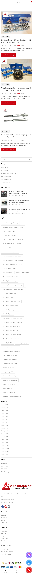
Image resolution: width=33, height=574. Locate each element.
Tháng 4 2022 (4, 434)
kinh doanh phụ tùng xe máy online (12, 256)
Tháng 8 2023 (4, 428)
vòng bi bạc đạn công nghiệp (10, 363)
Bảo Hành (3, 533)
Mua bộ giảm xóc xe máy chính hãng (12, 285)
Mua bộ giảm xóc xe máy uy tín (11, 293)
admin (18, 45)
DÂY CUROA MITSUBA (7, 552)
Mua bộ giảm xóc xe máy (9, 281)
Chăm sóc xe (4, 167)
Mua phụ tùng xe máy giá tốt (10, 305)
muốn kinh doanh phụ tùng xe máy (12, 351)
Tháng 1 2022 (4, 442)
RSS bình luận (5, 469)
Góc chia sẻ (5, 36)
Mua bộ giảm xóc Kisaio (22, 272)
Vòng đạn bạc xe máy (8, 388)
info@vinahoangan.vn (8, 499)
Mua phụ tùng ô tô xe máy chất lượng (12, 322)
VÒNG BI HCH (5, 549)
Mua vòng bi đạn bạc (22, 343)
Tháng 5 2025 (4, 419)
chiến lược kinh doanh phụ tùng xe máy (13, 239)
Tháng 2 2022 (4, 439)
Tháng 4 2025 (4, 422)
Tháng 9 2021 (4, 454)
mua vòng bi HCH (7, 343)
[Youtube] (5, 506)
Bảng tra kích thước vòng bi (10, 235)
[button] (30, 2)
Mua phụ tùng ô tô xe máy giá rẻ (11, 326)
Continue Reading (9, 55)
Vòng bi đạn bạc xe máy (9, 384)
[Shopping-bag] (9, 506)
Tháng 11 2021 (5, 448)
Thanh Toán (4, 522)
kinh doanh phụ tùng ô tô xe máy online (13, 260)
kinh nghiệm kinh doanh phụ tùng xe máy (13, 264)
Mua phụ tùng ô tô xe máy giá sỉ (11, 330)
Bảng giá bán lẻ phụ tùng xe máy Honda (13, 227)
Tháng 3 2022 (4, 436)
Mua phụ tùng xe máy (8, 297)
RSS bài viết (4, 466)
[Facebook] (2, 506)
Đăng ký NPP (4, 536)
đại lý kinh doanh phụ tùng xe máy (12, 396)
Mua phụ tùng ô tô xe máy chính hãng (12, 318)
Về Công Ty (4, 531)
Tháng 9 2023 (4, 425)
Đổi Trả (3, 520)
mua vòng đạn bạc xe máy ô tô (10, 347)
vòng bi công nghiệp (8, 372)
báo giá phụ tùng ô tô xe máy (10, 223)
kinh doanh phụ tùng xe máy (10, 252)
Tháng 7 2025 (4, 416)
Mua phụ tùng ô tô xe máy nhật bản (12, 334)
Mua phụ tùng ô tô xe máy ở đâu (11, 338)
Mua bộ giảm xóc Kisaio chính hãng (12, 276)
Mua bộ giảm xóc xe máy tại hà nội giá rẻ (13, 289)
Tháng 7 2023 (4, 431)
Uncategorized (4, 182)
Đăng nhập (4, 463)
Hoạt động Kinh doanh (7, 173)
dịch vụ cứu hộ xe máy (9, 247)
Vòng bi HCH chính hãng (9, 376)
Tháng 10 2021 (5, 451)
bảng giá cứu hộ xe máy (9, 231)
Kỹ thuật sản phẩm (6, 176)
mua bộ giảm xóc (7, 272)
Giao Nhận (4, 517)
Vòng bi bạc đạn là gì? (8, 367)
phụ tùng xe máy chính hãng (10, 359)
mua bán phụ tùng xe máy (9, 268)
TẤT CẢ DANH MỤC (7, 554)
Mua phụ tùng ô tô (7, 314)
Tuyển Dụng (4, 538)
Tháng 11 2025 (5, 407)
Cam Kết (3, 515)
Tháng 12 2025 (5, 405)
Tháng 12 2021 (5, 445)
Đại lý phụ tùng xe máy (9, 392)
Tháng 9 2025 (4, 410)
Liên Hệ (3, 541)
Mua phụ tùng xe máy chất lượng (11, 301)
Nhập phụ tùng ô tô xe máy (10, 355)
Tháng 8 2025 (4, 413)
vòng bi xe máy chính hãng (10, 380)
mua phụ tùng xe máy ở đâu (10, 309)
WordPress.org (5, 472)
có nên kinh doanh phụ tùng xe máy (12, 243)
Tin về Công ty (5, 179)
